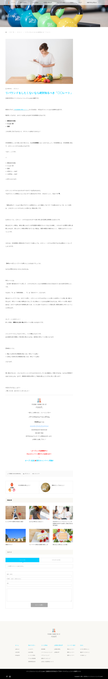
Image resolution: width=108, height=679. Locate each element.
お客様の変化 (57, 649)
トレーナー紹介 (61, 2)
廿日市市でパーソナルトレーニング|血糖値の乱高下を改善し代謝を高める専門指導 (63, 523)
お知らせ (17, 649)
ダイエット (16, 88)
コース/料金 (35, 2)
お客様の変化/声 (47, 2)
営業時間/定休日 (32, 661)
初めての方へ (23, 2)
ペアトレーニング (45, 655)
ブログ (80, 2)
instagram (17, 655)
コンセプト (30, 649)
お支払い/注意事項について (47, 661)
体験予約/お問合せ (92, 2)
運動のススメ (9, 544)
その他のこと (83, 655)
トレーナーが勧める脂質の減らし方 (38, 544)
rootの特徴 (30, 652)
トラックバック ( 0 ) (56, 559)
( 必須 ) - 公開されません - (14, 578)
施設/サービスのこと (85, 652)
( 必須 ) (10, 574)
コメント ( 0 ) (22, 559)
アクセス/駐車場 (32, 658)
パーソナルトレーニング (46, 652)
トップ (13, 2)
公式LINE (17, 652)
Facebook (6, 676)
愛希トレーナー (70, 652)
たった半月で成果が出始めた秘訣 (14, 521)
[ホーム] (6, 30)
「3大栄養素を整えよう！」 (21, 109)
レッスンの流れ (31, 655)
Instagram (9, 676)
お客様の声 (56, 652)
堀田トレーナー (70, 655)
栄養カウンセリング (45, 658)
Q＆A (71, 2)
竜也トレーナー (70, 649)
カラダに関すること (84, 649)
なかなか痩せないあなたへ (36, 521)
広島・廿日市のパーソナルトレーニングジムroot (91, 676)
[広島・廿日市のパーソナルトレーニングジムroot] (54, 636)
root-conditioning (17, 473)
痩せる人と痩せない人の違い (60, 544)
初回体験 (43, 649)
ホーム (17, 645)
